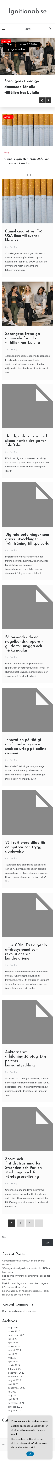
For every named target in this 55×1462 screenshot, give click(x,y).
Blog (9, 44)
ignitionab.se (18, 49)
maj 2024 (13, 1357)
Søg (4, 1237)
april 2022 (13, 1399)
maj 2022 (13, 1395)
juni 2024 (12, 1354)
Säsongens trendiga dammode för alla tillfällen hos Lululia (21, 87)
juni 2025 (12, 1338)
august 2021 (14, 1410)
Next (48, 100)
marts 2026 (14, 1331)
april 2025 (13, 1342)
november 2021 (16, 1403)
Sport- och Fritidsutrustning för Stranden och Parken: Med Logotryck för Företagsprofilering (24, 1168)
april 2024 (13, 1361)
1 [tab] (24, 175)
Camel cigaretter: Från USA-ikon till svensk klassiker (25, 235)
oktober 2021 (15, 1406)
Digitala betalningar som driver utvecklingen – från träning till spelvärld (27, 539)
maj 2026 (13, 1327)
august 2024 (14, 1350)
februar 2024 (14, 1369)
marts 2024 (14, 1365)
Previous (42, 100)
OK (30, 1454)
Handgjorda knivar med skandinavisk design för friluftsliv (26, 440)
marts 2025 (14, 1346)
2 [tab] (27, 175)
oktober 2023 (15, 1376)
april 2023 (13, 1384)
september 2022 (16, 1387)
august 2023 (14, 1380)
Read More (18, 100)
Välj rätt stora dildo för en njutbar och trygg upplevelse (25, 847)
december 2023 (16, 1372)
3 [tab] (30, 175)
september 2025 (16, 1335)
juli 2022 (12, 1391)
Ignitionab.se (27, 11)
